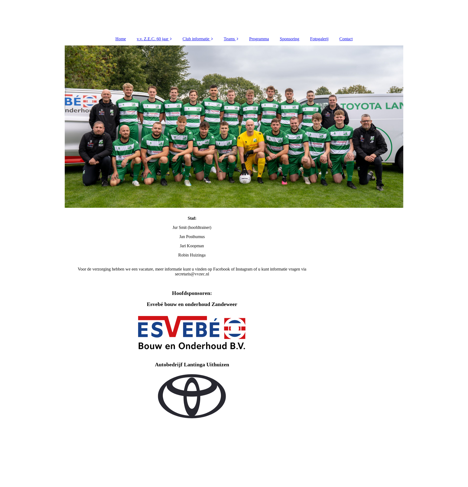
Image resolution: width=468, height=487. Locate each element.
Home (120, 39)
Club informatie (196, 39)
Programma (259, 39)
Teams (229, 39)
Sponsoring (289, 39)
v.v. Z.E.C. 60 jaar (152, 39)
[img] (234, 126)
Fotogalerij (319, 39)
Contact (346, 39)
